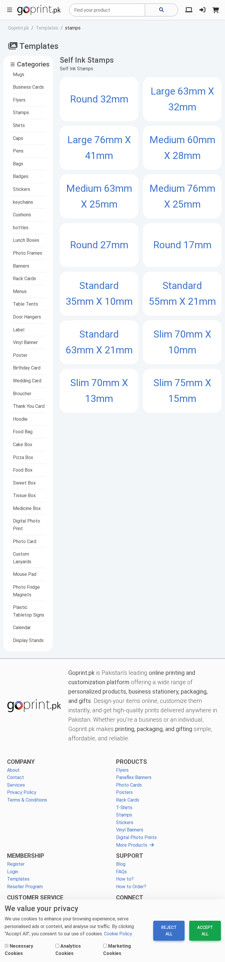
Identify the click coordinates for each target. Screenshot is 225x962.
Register (16, 864)
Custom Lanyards (22, 557)
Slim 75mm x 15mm (182, 390)
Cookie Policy (118, 934)
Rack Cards (24, 278)
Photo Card (24, 541)
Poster (20, 355)
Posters (124, 792)
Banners (21, 266)
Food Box (23, 470)
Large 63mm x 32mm (182, 99)
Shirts (19, 125)
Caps (18, 138)
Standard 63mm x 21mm (99, 342)
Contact (15, 777)
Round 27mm (99, 245)
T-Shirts (124, 807)
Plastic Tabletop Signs (28, 611)
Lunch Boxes (26, 240)
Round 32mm (99, 99)
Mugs (18, 74)
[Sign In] (202, 10)
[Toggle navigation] (10, 10)
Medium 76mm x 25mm (182, 196)
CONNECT (129, 897)
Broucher (22, 393)
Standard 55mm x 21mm (182, 293)
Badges (20, 176)
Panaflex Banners (133, 777)
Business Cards (28, 87)
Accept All (205, 930)
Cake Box (22, 444)
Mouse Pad (24, 574)
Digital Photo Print (26, 524)
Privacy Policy (21, 792)
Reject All (169, 930)
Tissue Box (24, 495)
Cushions (22, 215)
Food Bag (23, 431)
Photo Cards (129, 785)
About (13, 770)
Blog (120, 864)
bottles (20, 227)
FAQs (121, 871)
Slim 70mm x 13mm (99, 390)
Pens (18, 151)
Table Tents (25, 304)
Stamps (21, 112)
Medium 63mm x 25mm (99, 196)
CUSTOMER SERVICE (35, 897)
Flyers (19, 100)
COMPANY (21, 761)
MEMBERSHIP (25, 855)
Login (12, 871)
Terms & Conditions (27, 800)
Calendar (22, 627)
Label (18, 330)
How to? (125, 879)
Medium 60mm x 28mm (182, 147)
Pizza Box (23, 457)
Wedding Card (27, 381)
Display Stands (28, 640)
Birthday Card (26, 368)
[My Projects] (188, 10)
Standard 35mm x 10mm (99, 293)
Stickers (21, 189)
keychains (23, 202)
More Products (131, 845)
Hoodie (20, 419)
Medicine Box (27, 508)
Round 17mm (182, 245)
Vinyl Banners (129, 830)
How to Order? (131, 886)
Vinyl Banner (25, 342)
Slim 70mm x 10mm (182, 342)
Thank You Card (29, 406)
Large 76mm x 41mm (99, 147)
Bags (18, 164)
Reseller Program (25, 886)
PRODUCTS (131, 761)
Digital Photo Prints (136, 837)
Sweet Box (24, 483)
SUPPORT (129, 855)
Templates (18, 879)
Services (16, 785)
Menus (20, 291)
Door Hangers (27, 317)
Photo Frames (27, 253)
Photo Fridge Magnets (26, 591)
